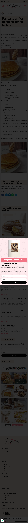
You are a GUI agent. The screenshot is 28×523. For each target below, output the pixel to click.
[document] (14, 261)
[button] (26, 239)
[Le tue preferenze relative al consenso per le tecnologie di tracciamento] (2, 520)
